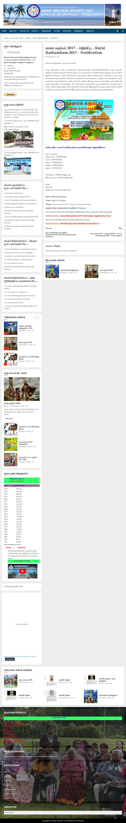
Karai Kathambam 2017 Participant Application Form (86, 215)
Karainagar (46, 31)
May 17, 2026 (104, 683)
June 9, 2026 (64, 682)
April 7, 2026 (24, 698)
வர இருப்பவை (8, 798)
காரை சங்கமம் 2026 (25, 342)
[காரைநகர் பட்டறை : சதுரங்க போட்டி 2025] (10, 459)
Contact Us (24, 31)
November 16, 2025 (107, 273)
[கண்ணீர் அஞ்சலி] (50, 681)
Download (9, 659)
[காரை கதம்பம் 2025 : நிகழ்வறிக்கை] (10, 444)
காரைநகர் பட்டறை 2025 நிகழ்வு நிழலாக (29, 427)
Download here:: (53, 223)
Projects (89, 31)
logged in (58, 251)
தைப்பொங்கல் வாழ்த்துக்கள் (69, 270)
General (7, 776)
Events (34, 31)
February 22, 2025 (26, 447)
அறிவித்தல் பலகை (10, 789)
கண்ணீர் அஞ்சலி (64, 680)
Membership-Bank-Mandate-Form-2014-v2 (79, 223)
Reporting (67, 31)
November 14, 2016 (53, 57)
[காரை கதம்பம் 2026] (91, 271)
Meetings (7, 780)
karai (7, 406)
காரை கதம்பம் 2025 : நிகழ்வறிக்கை (26, 443)
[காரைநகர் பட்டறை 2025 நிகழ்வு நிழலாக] (10, 328)
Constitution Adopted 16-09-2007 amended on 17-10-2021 (20, 656)
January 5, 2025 (25, 462)
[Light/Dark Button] (119, 31)
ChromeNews (69, 821)
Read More (9, 419)
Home (4, 31)
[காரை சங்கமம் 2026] (10, 343)
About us (12, 31)
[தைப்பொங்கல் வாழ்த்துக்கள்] (52, 271)
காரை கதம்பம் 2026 (106, 270)
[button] (123, 31)
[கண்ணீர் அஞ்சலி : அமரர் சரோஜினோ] (90, 681)
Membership (78, 31)
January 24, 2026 (65, 698)
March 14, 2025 (25, 330)
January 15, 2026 (67, 273)
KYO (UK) (57, 31)
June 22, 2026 (24, 345)
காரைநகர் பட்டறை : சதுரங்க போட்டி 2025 (28, 458)
